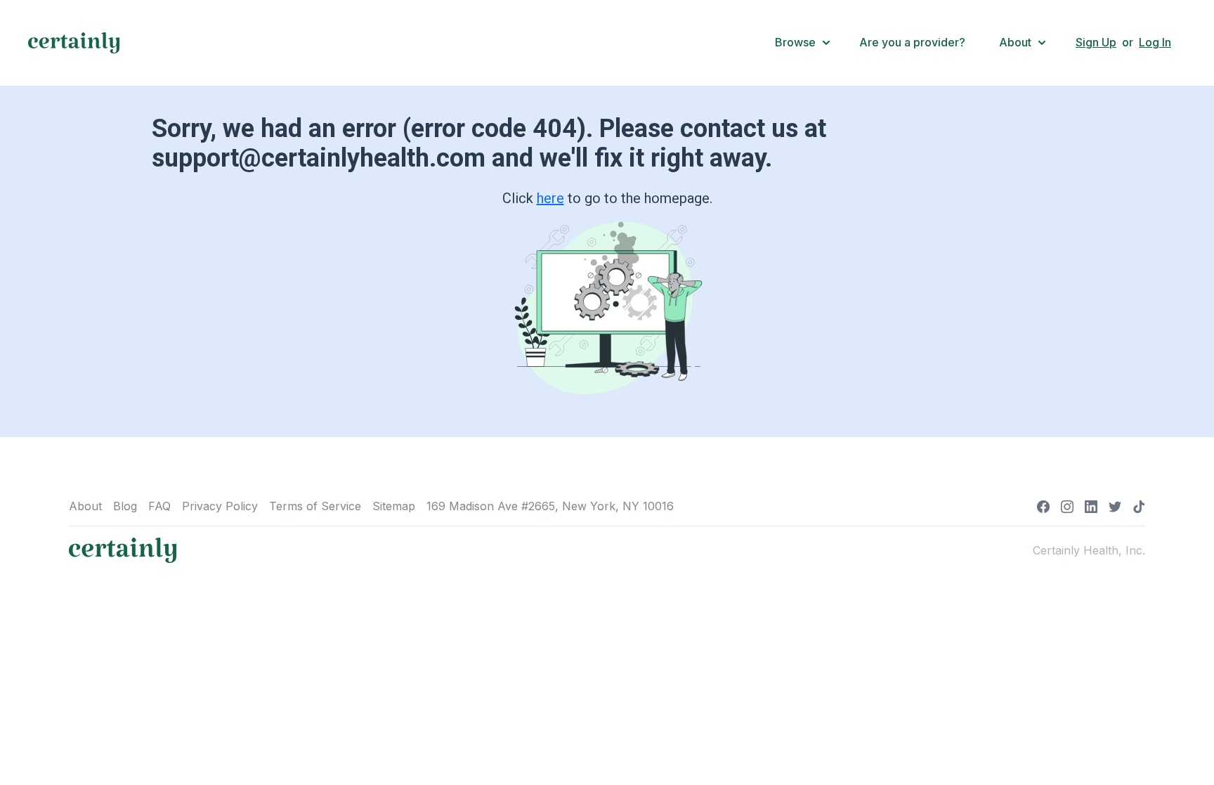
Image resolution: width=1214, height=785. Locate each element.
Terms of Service (315, 506)
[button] (803, 43)
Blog (125, 506)
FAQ (159, 506)
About (85, 506)
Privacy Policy (220, 506)
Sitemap (393, 506)
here (550, 198)
